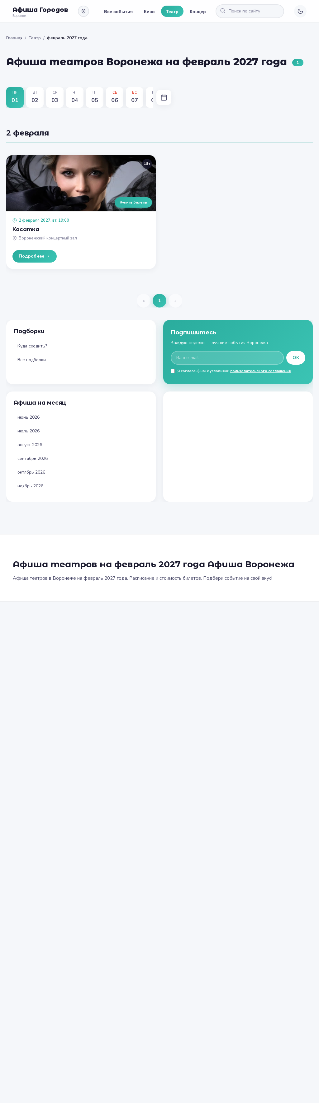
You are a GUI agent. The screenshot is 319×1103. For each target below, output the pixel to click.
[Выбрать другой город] (83, 11)
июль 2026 (28, 431)
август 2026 (29, 445)
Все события (118, 11)
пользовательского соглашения (260, 370)
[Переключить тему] (300, 11)
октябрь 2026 (31, 472)
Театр (172, 11)
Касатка (25, 229)
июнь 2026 (28, 417)
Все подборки (31, 360)
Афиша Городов (40, 9)
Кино (149, 11)
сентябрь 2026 (32, 458)
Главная (14, 38)
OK (296, 358)
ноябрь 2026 (30, 486)
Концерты (201, 11)
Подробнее (31, 256)
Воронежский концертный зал (48, 238)
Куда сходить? (32, 346)
